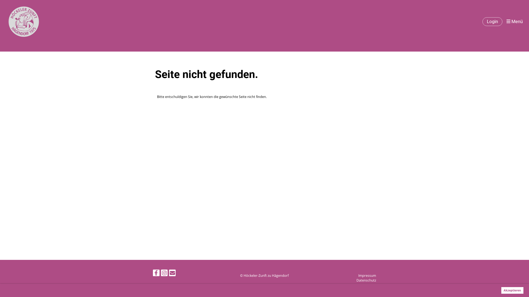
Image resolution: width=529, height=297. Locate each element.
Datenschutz (366, 280)
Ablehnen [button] (490, 290)
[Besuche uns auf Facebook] (156, 273)
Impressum (367, 275)
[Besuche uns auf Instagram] (164, 273)
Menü (516, 21)
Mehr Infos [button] (321, 290)
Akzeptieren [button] (512, 290)
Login (492, 21)
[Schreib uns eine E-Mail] (172, 273)
